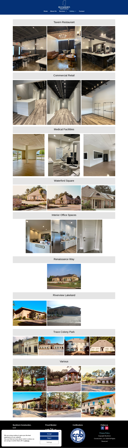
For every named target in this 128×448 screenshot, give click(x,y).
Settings (49, 442)
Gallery (72, 11)
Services (62, 11)
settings (26, 441)
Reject (49, 438)
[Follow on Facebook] (102, 428)
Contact (81, 11)
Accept (49, 434)
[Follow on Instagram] (106, 428)
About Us (53, 11)
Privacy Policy (105, 433)
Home (46, 11)
